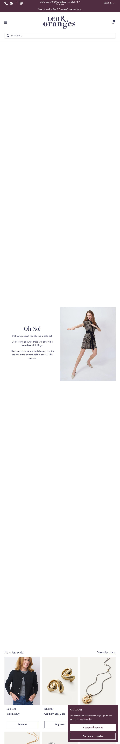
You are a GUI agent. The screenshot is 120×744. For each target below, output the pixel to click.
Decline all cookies (93, 736)
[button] (113, 22)
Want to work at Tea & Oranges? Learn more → (60, 9)
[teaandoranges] (59, 22)
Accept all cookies (93, 727)
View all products (106, 652)
